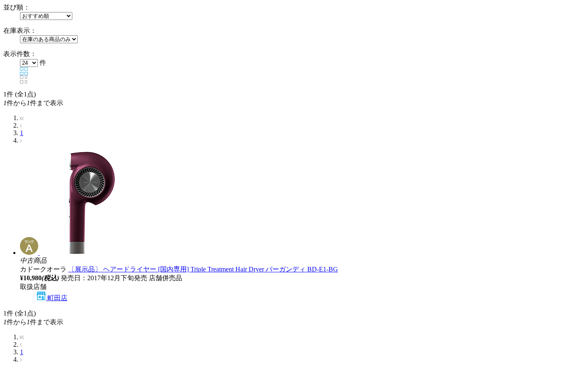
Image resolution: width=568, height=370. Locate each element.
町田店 (56, 297)
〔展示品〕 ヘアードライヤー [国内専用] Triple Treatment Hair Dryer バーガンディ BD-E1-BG (203, 269)
